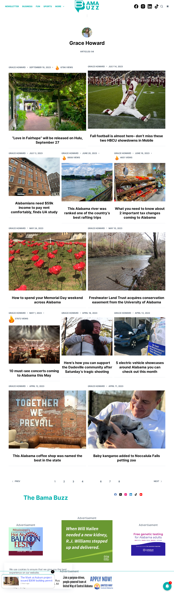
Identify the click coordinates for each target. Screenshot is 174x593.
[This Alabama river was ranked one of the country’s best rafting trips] (87, 182)
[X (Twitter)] (120, 494)
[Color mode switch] (167, 6)
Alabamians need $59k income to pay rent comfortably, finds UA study (34, 207)
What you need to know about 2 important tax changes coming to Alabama (140, 213)
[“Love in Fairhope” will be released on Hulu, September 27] (47, 102)
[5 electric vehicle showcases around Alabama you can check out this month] (139, 336)
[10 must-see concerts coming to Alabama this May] (34, 344)
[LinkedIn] (150, 6)
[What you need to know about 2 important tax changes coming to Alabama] (139, 182)
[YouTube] (141, 494)
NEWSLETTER (12, 6)
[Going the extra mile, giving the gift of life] (87, 541)
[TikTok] (156, 6)
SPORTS (48, 6)
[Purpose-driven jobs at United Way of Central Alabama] (87, 581)
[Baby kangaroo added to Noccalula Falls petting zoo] (126, 419)
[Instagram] (143, 6)
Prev (17, 481)
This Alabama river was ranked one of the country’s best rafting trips (87, 213)
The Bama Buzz (45, 497)
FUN (38, 6)
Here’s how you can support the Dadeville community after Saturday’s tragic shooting (87, 367)
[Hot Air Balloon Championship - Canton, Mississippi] (26, 541)
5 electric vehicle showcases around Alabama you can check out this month (140, 367)
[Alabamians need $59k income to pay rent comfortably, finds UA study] (34, 177)
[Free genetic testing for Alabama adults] (148, 541)
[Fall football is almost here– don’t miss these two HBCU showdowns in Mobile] (126, 100)
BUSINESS (27, 6)
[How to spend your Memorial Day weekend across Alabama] (47, 261)
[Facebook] (136, 6)
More (58, 6)
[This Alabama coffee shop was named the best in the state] (47, 419)
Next (156, 481)
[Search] (161, 6)
